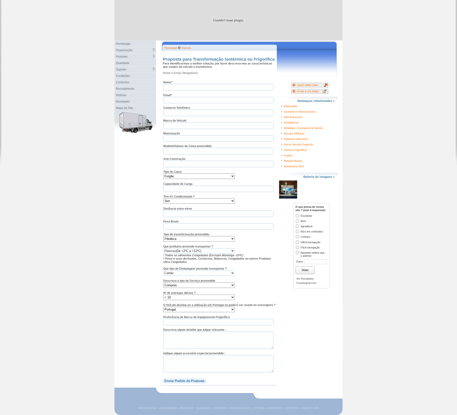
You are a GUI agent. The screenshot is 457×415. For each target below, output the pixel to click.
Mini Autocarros (293, 117)
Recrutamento (125, 88)
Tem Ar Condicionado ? (179, 196)
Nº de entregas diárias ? (179, 293)
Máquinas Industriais (296, 139)
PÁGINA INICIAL (147, 408)
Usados (288, 155)
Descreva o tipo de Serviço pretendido (189, 280)
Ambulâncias (291, 122)
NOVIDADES (274, 408)
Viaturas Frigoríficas (295, 150)
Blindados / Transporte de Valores (303, 128)
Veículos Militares (294, 133)
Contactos (122, 82)
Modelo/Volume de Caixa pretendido (187, 146)
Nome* (168, 82)
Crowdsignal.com (306, 283)
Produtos (122, 56)
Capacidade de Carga (178, 184)
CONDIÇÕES (221, 408)
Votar (305, 270)
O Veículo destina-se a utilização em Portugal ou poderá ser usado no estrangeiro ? (219, 305)
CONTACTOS (292, 408)
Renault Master (293, 161)
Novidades (123, 101)
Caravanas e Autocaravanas (300, 111)
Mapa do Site (124, 108)
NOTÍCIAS (258, 408)
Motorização (171, 133)
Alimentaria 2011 (294, 166)
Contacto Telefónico (176, 107)
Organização (124, 50)
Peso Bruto (171, 221)
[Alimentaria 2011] (288, 182)
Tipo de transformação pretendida (186, 234)
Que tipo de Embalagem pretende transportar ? (195, 268)
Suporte (121, 69)
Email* (167, 95)
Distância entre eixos (177, 208)
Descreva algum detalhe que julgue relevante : (194, 329)
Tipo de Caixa (172, 171)
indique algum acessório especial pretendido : (194, 353)
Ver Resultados (305, 278)
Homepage (123, 43)
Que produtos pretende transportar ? (188, 246)
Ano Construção (174, 159)
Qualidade (122, 63)
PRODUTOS (187, 408)
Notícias (121, 95)
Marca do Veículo (174, 120)
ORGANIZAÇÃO (168, 408)
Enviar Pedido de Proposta (184, 381)
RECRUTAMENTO (240, 408)
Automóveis (291, 106)
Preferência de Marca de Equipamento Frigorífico (196, 317)
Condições (123, 76)
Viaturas (186, 48)
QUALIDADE (203, 408)
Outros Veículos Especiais (298, 144)
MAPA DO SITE (310, 408)
